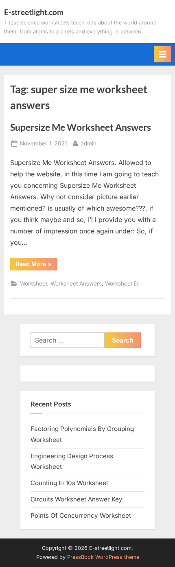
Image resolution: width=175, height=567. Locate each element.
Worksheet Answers (76, 283)
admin (88, 143)
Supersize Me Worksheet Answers (80, 127)
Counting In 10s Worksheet (69, 483)
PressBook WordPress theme (103, 557)
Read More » (36, 265)
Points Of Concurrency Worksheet (81, 515)
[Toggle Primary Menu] (162, 54)
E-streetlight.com (33, 12)
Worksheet (33, 283)
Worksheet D (121, 283)
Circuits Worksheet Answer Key (76, 499)
